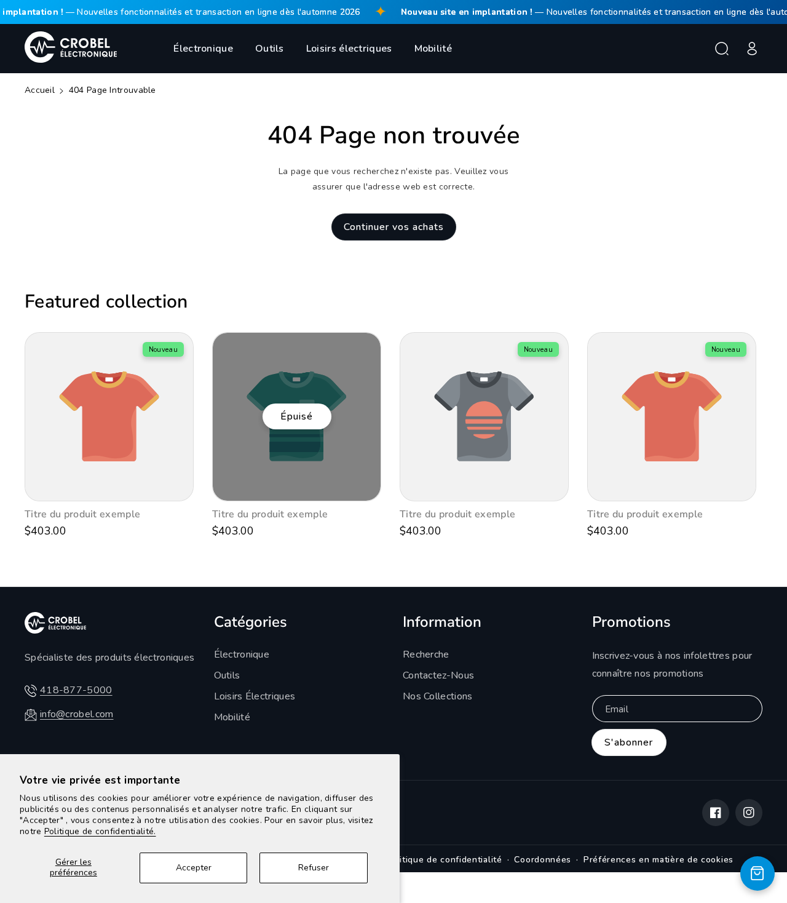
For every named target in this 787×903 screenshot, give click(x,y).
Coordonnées (542, 859)
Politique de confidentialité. (100, 831)
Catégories (250, 622)
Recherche (426, 654)
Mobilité (433, 48)
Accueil (40, 90)
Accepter (194, 867)
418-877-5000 (76, 690)
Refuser (313, 867)
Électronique (203, 48)
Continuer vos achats (394, 227)
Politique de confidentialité (444, 859)
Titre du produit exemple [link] (82, 514)
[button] (721, 48)
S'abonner (628, 742)
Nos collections (438, 696)
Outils (269, 48)
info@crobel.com (77, 714)
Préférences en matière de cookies (658, 859)
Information (442, 622)
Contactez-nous (438, 675)
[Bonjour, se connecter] (752, 48)
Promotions (631, 622)
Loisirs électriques (349, 48)
